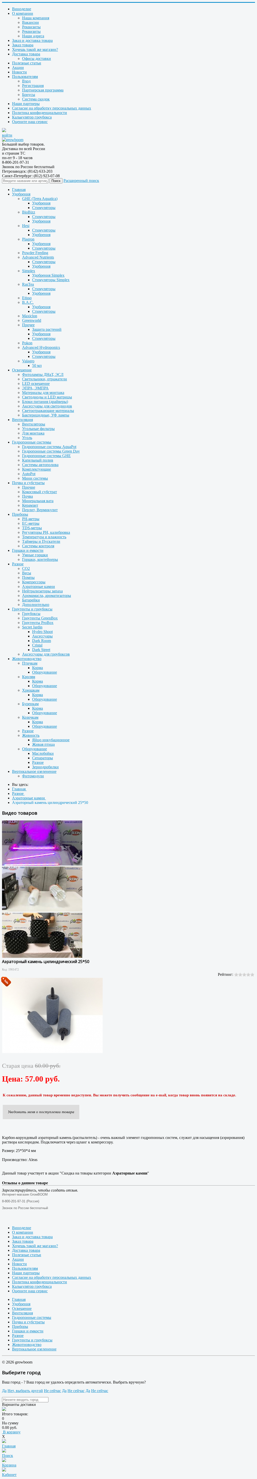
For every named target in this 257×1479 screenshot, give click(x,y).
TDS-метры (32, 528)
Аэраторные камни (38, 586)
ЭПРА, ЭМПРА (35, 388)
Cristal (37, 645)
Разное (18, 564)
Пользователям (25, 76)
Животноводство (26, 659)
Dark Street (41, 650)
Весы (26, 573)
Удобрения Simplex (48, 275)
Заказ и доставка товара (32, 40)
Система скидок (36, 99)
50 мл (37, 365)
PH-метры (30, 519)
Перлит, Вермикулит (40, 510)
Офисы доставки (36, 58)
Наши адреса (33, 36)
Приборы (20, 514)
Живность (30, 735)
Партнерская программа (42, 90)
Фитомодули (33, 776)
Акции (18, 67)
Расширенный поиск (81, 180)
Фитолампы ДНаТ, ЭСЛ (42, 374)
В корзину (11, 1432)
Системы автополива (40, 465)
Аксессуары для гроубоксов (46, 654)
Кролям (28, 677)
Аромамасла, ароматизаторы (46, 595)
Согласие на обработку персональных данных (51, 108)
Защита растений (46, 329)
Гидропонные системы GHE (46, 456)
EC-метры (30, 523)
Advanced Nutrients (38, 257)
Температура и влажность (44, 537)
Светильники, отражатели (44, 379)
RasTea (28, 284)
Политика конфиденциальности (39, 113)
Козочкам (30, 717)
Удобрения (21, 194)
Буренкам (30, 704)
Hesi (25, 226)
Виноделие (21, 9)
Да (4, 1391)
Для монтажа (33, 433)
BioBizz (28, 212)
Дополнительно (35, 604)
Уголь (27, 438)
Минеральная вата (37, 501)
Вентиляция (22, 419)
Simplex (28, 271)
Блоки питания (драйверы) (45, 401)
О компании (22, 13)
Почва (27, 496)
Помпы (28, 577)
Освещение (22, 370)
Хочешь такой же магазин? (35, 49)
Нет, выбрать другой (25, 1391)
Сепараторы (42, 758)
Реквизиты (31, 27)
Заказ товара (22, 45)
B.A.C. (28, 302)
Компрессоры (33, 582)
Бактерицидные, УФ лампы (45, 415)
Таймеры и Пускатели (41, 541)
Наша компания (35, 18)
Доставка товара (26, 54)
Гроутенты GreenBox (40, 618)
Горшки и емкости (27, 550)
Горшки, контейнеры (40, 559)
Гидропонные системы (31, 442)
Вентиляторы (33, 424)
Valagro (28, 361)
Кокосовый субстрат (39, 492)
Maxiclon (29, 316)
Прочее (28, 325)
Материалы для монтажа (43, 392)
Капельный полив (37, 460)
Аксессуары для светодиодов (47, 406)
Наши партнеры (26, 103)
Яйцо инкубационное (51, 740)
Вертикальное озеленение (34, 771)
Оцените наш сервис (30, 122)
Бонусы (28, 94)
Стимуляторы (43, 207)
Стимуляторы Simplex (51, 280)
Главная (19, 189)
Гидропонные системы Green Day (51, 451)
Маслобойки (43, 753)
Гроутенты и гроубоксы (32, 609)
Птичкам (29, 663)
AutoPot (28, 474)
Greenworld (31, 320)
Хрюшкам (30, 690)
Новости (19, 72)
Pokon (27, 343)
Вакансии (30, 22)
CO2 (26, 568)
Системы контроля (38, 546)
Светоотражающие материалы (48, 410)
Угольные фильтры (38, 429)
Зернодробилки (45, 767)
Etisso (27, 298)
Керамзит (30, 505)
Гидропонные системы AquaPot (49, 447)
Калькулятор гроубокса (32, 117)
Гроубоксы (31, 613)
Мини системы (35, 478)
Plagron (28, 239)
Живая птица (43, 744)
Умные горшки (35, 555)
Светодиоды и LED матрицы (47, 397)
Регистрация (33, 85)
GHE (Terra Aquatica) (39, 198)
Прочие (28, 487)
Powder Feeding (35, 253)
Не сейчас (52, 1391)
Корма (37, 668)
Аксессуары (42, 636)
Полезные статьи (26, 63)
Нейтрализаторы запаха (42, 591)
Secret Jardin (32, 627)
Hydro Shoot (42, 631)
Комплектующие (36, 469)
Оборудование (44, 672)
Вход (26, 81)
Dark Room (41, 641)
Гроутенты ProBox (37, 622)
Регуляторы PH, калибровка (46, 532)
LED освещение (36, 383)
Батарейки (31, 600)
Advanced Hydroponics (41, 347)
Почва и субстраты (28, 483)
